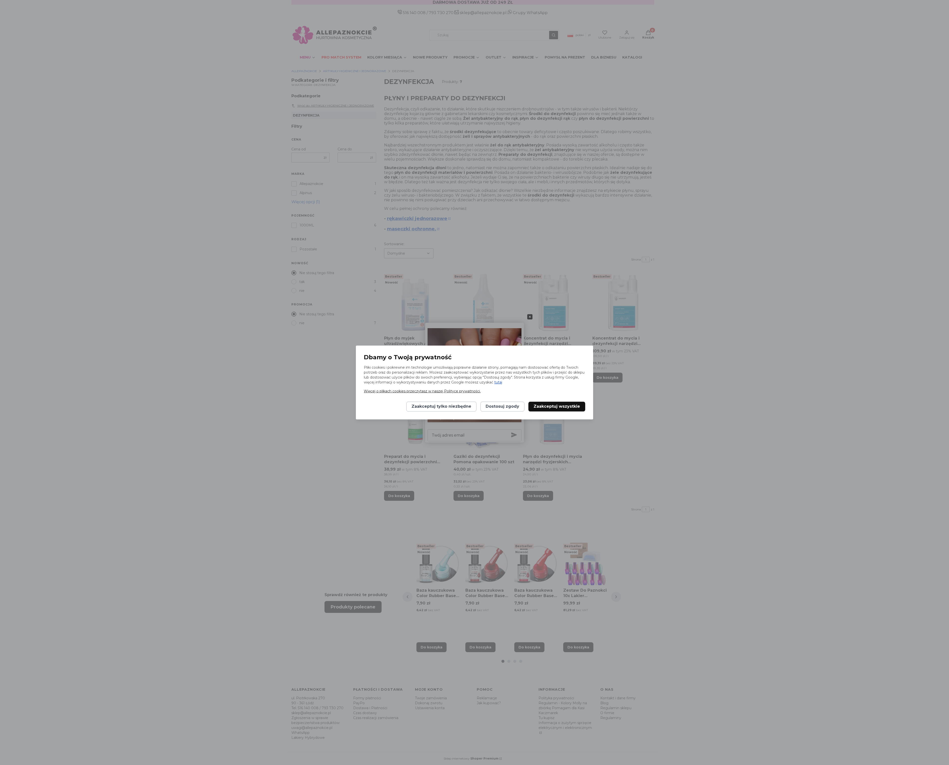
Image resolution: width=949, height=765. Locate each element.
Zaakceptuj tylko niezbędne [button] (441, 406)
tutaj (498, 382)
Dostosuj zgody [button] (502, 406)
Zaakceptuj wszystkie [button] (557, 406)
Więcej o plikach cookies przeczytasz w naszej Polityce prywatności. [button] (422, 391)
